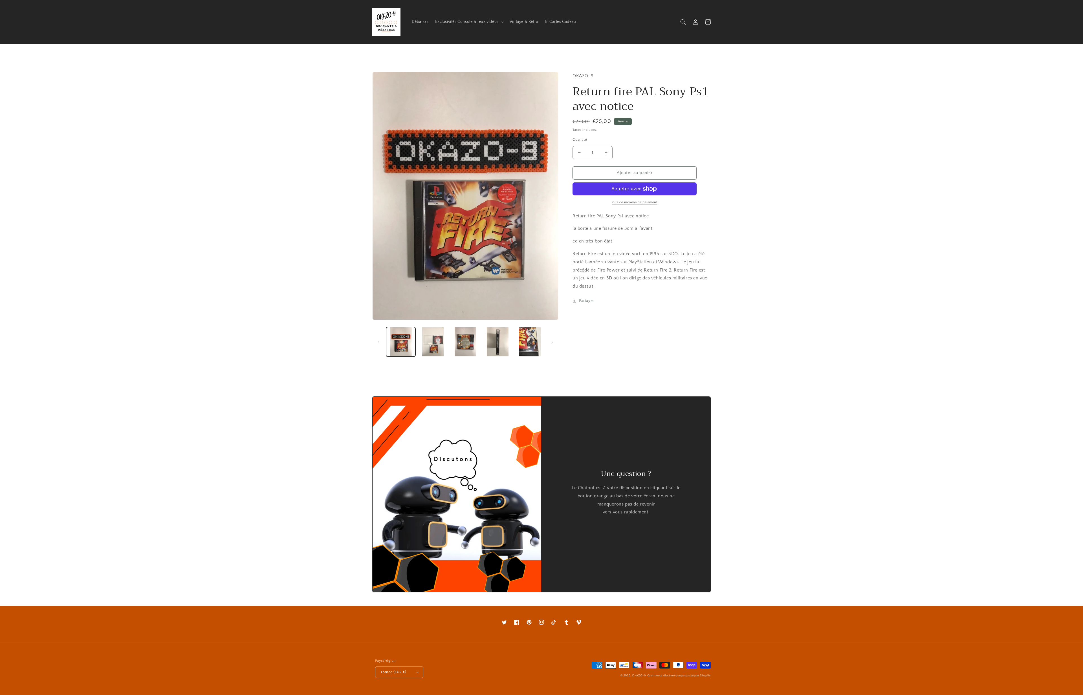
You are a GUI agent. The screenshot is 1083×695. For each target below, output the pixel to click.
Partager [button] (586, 301)
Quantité (580, 140)
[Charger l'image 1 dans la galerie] (400, 341)
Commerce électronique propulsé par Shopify (679, 675)
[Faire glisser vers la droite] (552, 342)
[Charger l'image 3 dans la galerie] (465, 341)
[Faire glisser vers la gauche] (378, 342)
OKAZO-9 (639, 675)
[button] (469, 22)
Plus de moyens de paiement (634, 202)
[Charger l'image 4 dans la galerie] (497, 341)
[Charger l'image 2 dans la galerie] (433, 341)
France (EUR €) (393, 672)
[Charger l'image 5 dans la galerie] (530, 341)
